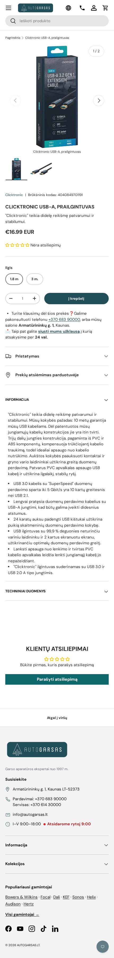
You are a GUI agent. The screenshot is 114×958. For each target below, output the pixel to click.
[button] (105, 8)
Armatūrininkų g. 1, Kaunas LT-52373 (46, 789)
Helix (91, 897)
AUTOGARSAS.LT (28, 945)
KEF (66, 897)
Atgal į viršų (57, 718)
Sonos (78, 897)
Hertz (29, 904)
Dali (56, 897)
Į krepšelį (76, 298)
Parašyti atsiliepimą (57, 679)
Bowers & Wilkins (21, 897)
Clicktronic (14, 195)
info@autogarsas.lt (30, 814)
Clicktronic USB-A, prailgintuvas (47, 38)
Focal (45, 897)
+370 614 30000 (45, 804)
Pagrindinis (12, 38)
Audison (13, 904)
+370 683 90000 (64, 319)
